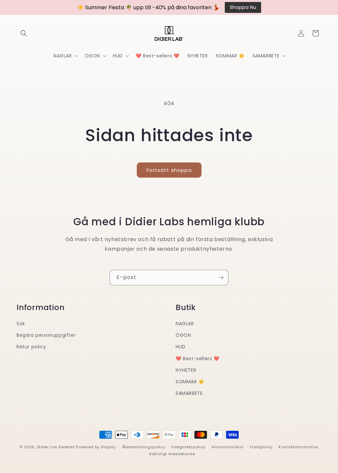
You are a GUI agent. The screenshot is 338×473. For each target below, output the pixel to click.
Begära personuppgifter (46, 335)
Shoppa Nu (243, 7)
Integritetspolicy (188, 447)
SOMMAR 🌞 (190, 381)
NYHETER (186, 370)
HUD (181, 346)
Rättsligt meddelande (172, 454)
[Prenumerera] (221, 277)
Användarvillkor (228, 447)
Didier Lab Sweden (56, 447)
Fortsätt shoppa (169, 170)
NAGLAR (185, 323)
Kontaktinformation (299, 447)
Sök (21, 323)
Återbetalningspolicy (143, 447)
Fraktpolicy (261, 447)
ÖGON (183, 335)
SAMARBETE (189, 393)
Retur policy (31, 346)
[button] (24, 33)
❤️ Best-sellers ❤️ (198, 358)
